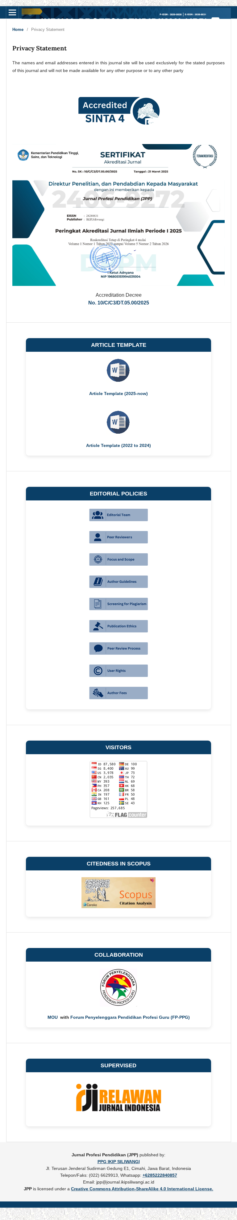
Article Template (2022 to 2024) (118, 445)
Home (17, 29)
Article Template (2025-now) (118, 393)
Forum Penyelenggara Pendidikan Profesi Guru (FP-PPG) (130, 1017)
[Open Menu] (12, 12)
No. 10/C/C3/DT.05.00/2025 (118, 302)
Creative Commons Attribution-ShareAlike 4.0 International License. (142, 1188)
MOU (53, 1017)
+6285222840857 (160, 1175)
